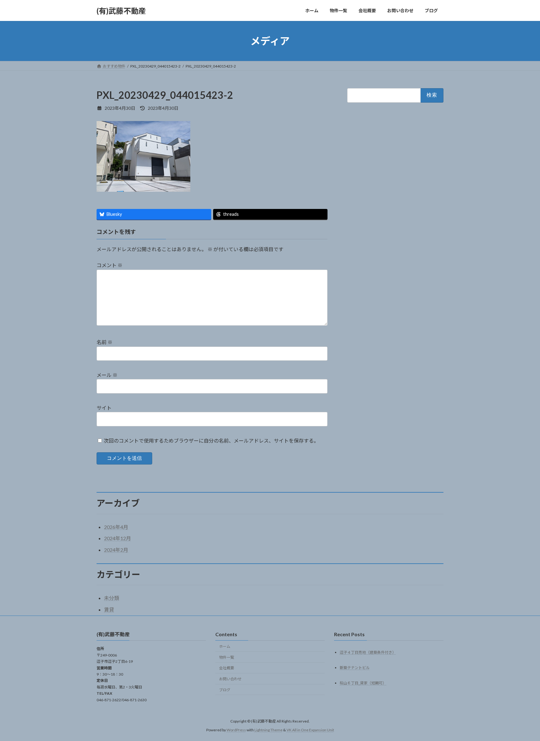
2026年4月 (116, 527)
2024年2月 (116, 550)
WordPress (236, 730)
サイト (104, 408)
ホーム (224, 646)
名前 (104, 342)
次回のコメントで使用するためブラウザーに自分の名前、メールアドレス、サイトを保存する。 (211, 441)
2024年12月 (117, 538)
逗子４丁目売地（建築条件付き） (368, 652)
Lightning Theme (268, 730)
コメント (109, 265)
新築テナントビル (355, 667)
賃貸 (109, 609)
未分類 (111, 598)
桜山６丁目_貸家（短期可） (363, 683)
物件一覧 (226, 657)
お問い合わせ (230, 679)
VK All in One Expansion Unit (310, 730)
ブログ (224, 690)
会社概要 (226, 668)
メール (107, 375)
